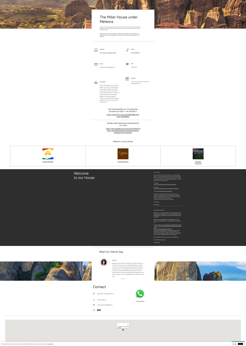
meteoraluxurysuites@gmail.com (107, 67)
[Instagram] (100, 310)
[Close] (244, 344)
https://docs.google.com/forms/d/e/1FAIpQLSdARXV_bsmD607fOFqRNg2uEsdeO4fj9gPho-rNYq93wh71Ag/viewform (123, 131)
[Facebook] (98, 310)
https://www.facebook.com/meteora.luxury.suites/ (165, 184)
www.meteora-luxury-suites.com (165, 191)
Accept (240, 344)
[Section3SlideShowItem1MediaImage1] (121, 278)
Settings (234, 344)
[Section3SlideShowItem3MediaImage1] (124, 278)
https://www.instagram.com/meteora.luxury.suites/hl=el (166, 188)
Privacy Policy (50, 344)
